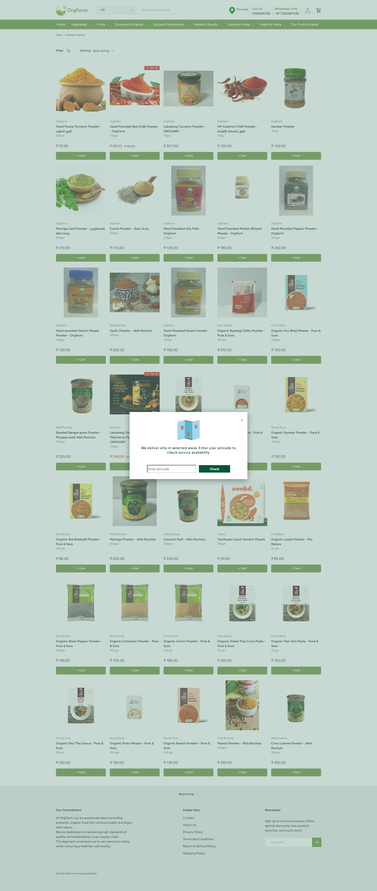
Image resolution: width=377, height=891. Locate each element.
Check (214, 469)
